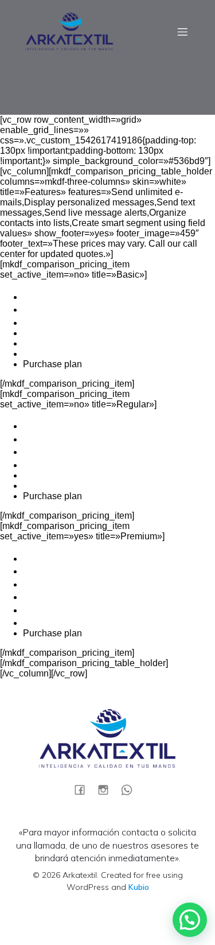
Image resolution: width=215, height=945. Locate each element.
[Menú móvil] (182, 31)
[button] (190, 920)
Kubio (138, 887)
